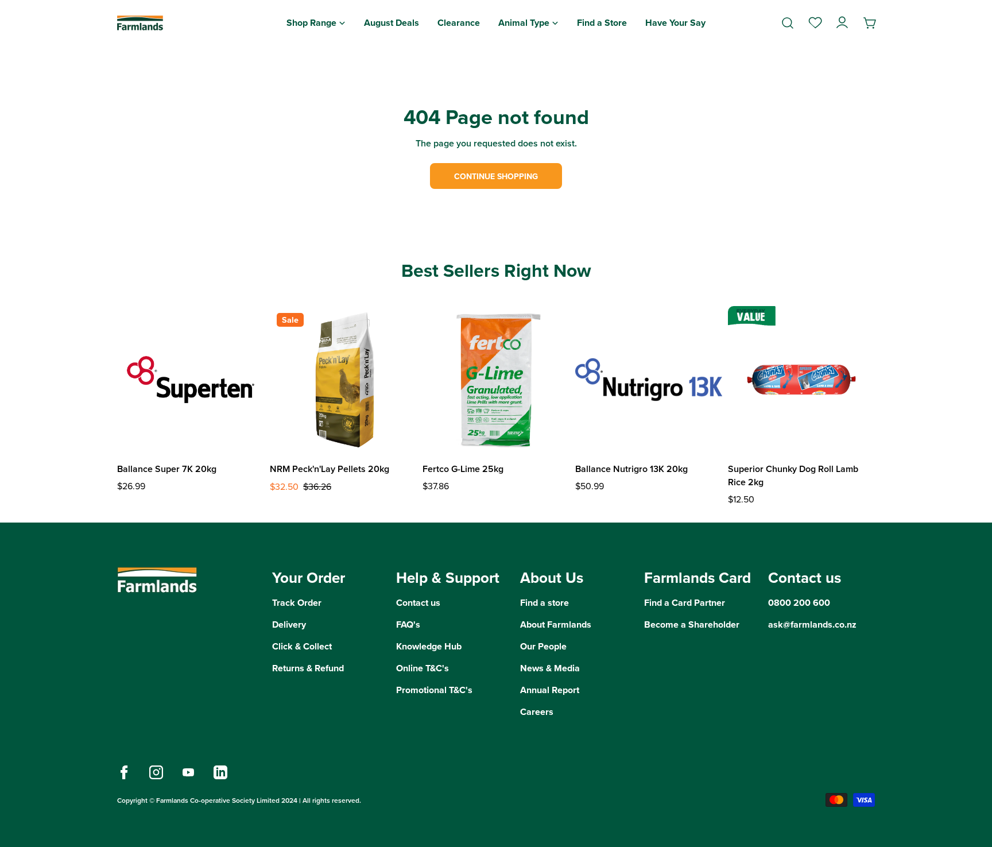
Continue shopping (496, 176)
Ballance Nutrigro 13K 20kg (631, 468)
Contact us (418, 602)
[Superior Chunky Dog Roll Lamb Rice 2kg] (801, 379)
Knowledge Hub (429, 646)
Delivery (289, 624)
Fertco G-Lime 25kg (463, 468)
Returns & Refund (308, 668)
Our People (543, 646)
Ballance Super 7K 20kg (166, 468)
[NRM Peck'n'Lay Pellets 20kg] (343, 379)
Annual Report (549, 690)
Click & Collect (302, 646)
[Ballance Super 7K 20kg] (190, 379)
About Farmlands (555, 624)
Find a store (544, 602)
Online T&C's (422, 668)
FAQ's (408, 624)
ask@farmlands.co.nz (812, 624)
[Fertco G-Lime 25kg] (496, 379)
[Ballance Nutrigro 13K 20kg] (648, 379)
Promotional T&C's (434, 690)
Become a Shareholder (691, 624)
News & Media (550, 668)
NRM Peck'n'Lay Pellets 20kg (329, 468)
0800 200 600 (799, 602)
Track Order (296, 602)
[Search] (787, 22)
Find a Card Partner (684, 602)
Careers (536, 711)
